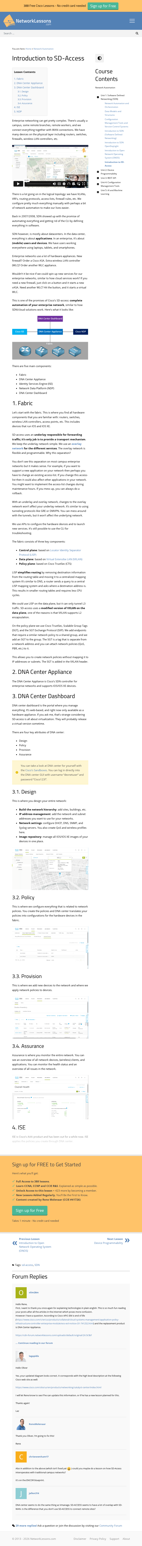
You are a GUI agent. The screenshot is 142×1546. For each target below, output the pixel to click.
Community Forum (110, 1525)
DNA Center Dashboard (30, 87)
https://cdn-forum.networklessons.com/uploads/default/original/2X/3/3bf (54, 1335)
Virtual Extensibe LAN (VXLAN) (64, 559)
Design (25, 91)
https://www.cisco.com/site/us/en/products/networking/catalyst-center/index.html (58, 1387)
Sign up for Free (30, 1210)
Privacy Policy (98, 1538)
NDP (19, 111)
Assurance (27, 103)
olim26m (34, 1292)
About (126, 1538)
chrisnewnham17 (38, 1456)
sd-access (27, 1265)
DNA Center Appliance (30, 83)
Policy (25, 95)
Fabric (20, 78)
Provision (26, 99)
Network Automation (44, 48)
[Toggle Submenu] (97, 97)
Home (29, 48)
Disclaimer (80, 1538)
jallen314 (34, 1493)
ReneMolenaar (37, 1424)
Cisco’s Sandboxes (36, 770)
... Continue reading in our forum (34, 1343)
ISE (18, 107)
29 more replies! (26, 1525)
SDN (37, 1265)
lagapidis (34, 1356)
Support (114, 1538)
